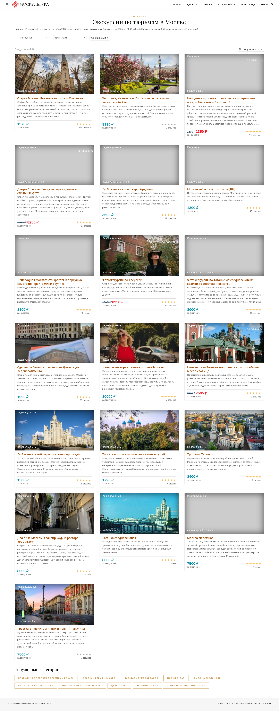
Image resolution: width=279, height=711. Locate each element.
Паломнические (147, 685)
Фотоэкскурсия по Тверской (122, 280)
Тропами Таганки (200, 454)
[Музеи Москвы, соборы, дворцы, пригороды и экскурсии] (29, 4)
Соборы (208, 4)
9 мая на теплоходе (207, 678)
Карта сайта (224, 703)
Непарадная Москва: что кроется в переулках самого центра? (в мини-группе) (49, 282)
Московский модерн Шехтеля (82, 685)
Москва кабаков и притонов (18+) (211, 189)
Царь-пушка (119, 685)
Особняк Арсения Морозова (186, 685)
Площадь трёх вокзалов (141, 678)
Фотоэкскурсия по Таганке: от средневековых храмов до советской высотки (220, 282)
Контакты (266, 703)
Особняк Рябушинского (99, 678)
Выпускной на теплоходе (35, 685)
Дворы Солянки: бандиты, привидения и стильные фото (47, 191)
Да (98, 37)
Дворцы (192, 4)
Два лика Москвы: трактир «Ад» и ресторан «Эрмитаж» (48, 540)
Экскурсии (225, 4)
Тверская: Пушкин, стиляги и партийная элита (51, 629)
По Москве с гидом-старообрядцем (127, 189)
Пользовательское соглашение (245, 703)
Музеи (177, 4)
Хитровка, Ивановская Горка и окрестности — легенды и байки (135, 100)
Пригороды (248, 4)
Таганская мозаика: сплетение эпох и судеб (133, 454)
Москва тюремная (200, 538)
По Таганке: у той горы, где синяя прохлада (48, 454)
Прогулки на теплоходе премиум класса (46, 678)
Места (265, 4)
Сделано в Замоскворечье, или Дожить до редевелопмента (48, 369)
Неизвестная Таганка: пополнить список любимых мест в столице (224, 369)
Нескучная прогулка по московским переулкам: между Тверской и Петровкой (221, 100)
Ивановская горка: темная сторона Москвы (133, 367)
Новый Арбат (176, 678)
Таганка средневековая (119, 538)
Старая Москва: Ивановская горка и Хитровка (50, 98)
